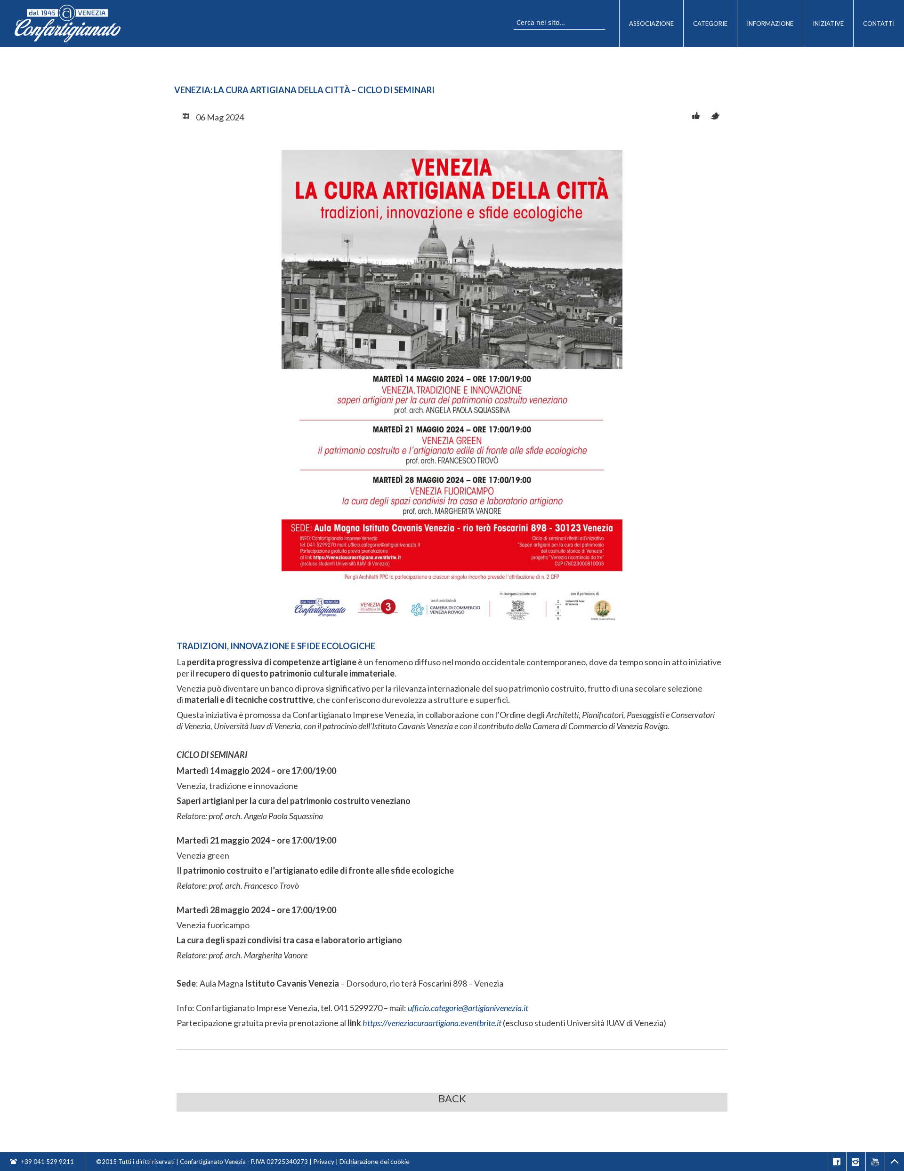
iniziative (828, 23)
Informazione (770, 23)
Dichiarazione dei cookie (374, 1161)
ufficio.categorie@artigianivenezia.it (468, 1008)
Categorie (710, 23)
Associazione (651, 23)
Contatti (879, 23)
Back (452, 1099)
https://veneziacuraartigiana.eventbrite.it (432, 1023)
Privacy (323, 1161)
